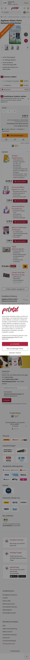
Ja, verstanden (15, 344)
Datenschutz (12, 352)
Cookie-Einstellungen (8, 337)
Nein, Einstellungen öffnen (15, 349)
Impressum (18, 352)
